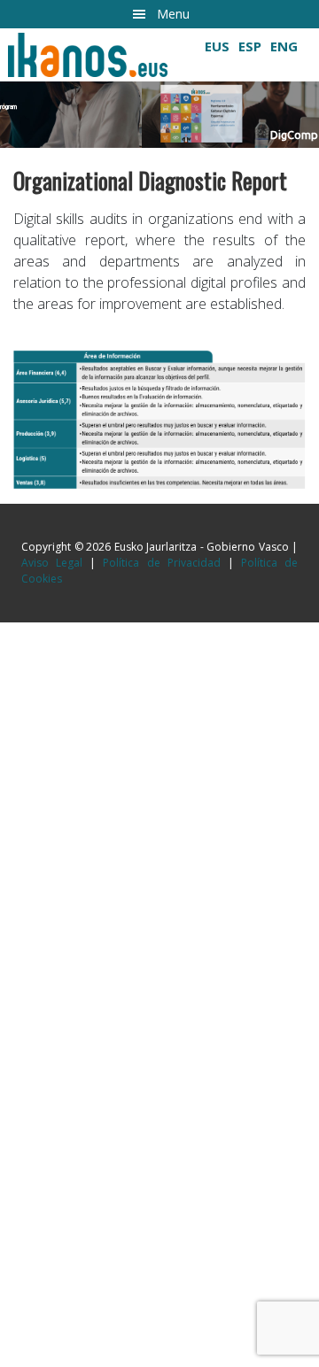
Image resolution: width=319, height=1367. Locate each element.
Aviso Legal (51, 562)
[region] (159, 88)
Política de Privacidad (161, 562)
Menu (173, 13)
